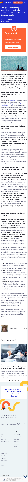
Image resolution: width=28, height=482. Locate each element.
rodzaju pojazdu (13, 100)
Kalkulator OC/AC (13, 47)
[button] (3, 361)
